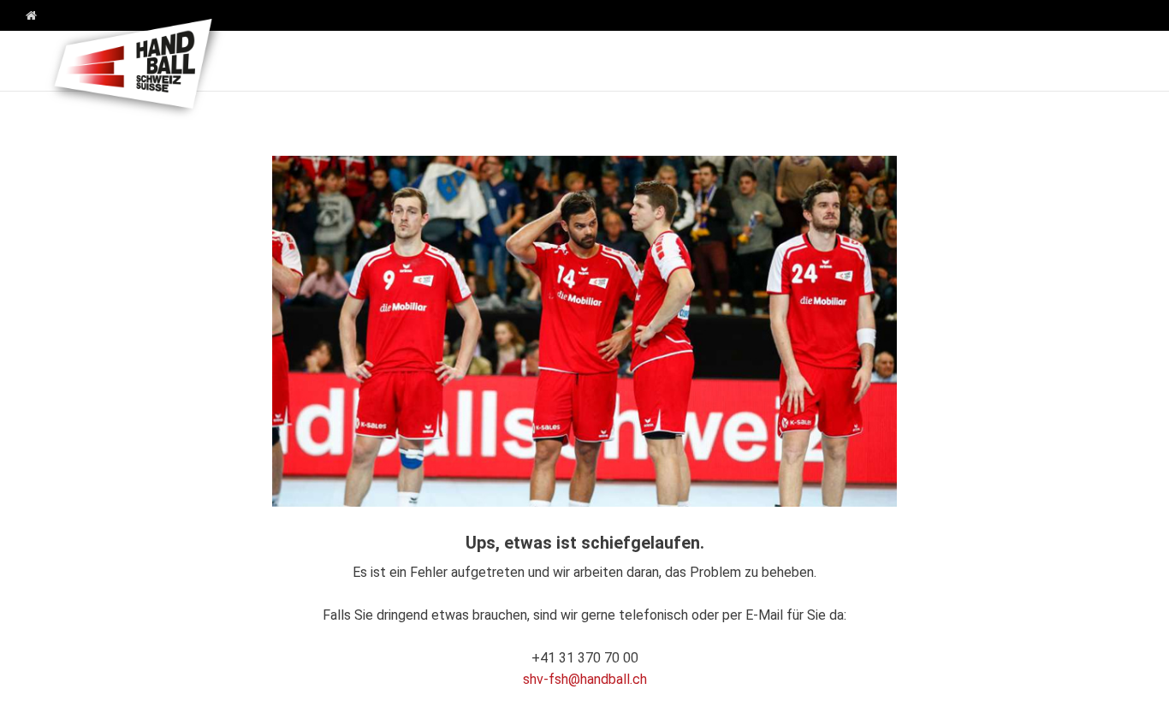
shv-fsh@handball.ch (585, 679)
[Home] (25, 16)
